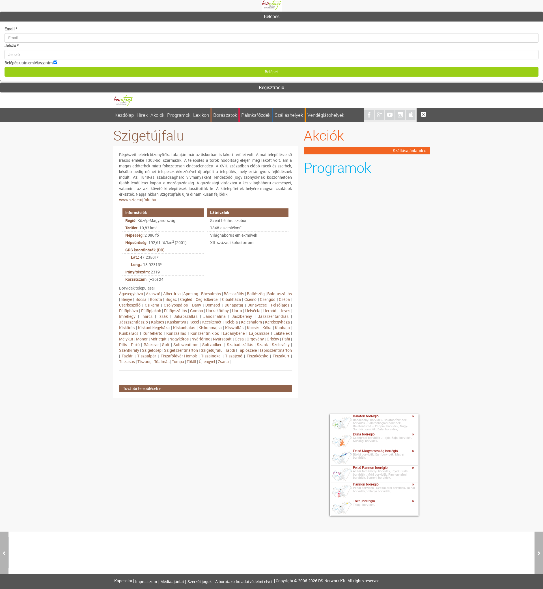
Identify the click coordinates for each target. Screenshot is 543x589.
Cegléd (186, 299)
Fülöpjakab (151, 310)
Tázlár (127, 356)
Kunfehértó (152, 333)
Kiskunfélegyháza (154, 327)
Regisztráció (271, 87)
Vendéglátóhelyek (325, 115)
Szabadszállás (240, 344)
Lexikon (201, 115)
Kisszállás (234, 327)
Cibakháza (231, 299)
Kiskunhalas (184, 327)
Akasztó (153, 293)
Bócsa (140, 299)
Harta (237, 310)
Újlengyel (207, 361)
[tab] (271, 16)
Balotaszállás (279, 293)
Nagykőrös (179, 339)
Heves (284, 310)
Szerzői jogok (200, 582)
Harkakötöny (217, 310)
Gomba (196, 310)
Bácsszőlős (234, 293)
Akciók (157, 115)
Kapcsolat (123, 581)
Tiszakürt (281, 356)
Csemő (250, 299)
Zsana (223, 361)
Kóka (267, 327)
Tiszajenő (233, 356)
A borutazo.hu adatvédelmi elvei (243, 582)
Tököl (191, 361)
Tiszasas (127, 361)
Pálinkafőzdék (255, 115)
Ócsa (239, 339)
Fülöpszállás (175, 310)
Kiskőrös (127, 327)
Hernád (269, 310)
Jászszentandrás (273, 316)
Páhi (286, 339)
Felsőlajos (280, 305)
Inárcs (146, 316)
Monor (142, 339)
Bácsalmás (211, 293)
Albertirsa (172, 293)
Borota (156, 299)
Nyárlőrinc (200, 339)
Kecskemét (211, 322)
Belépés (271, 16)
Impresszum (146, 582)
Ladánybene (234, 333)
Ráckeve (151, 344)
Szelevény (281, 344)
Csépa (284, 299)
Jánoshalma (214, 316)
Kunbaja (282, 327)
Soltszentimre (185, 344)
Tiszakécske (257, 356)
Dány (196, 305)
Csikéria (152, 305)
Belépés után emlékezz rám (29, 62)
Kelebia (231, 322)
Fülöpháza (128, 310)
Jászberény (242, 316)
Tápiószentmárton (275, 350)
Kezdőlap (124, 115)
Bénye (126, 299)
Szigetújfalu (212, 350)
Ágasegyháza (131, 293)
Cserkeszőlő (130, 305)
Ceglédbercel (207, 299)
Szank (262, 344)
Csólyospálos (176, 305)
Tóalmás (161, 361)
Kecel (194, 322)
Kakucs (157, 322)
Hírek (142, 115)
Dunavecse (257, 305)
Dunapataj (234, 305)
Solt (165, 344)
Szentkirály (129, 350)
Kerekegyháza (277, 322)
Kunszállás (176, 333)
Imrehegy (127, 316)
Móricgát (158, 339)
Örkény (273, 339)
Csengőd (267, 299)
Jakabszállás (185, 316)
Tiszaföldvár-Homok (179, 356)
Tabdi (230, 350)
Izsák (163, 316)
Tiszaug (144, 361)
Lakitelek (281, 333)
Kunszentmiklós (204, 333)
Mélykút (126, 339)
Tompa (178, 361)
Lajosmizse (259, 333)
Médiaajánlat (172, 582)
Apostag (190, 293)
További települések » (142, 388)
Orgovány (255, 339)
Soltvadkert (212, 344)
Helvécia (252, 310)
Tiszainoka (211, 356)
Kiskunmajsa (210, 327)
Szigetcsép (151, 350)
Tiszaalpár (146, 356)
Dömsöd (212, 305)
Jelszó (12, 45)
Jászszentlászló (133, 322)
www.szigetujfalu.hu (137, 199)
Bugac (171, 299)
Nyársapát (222, 339)
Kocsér (253, 327)
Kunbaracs (128, 333)
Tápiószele (247, 350)
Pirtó (135, 344)
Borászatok (225, 115)
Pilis (123, 344)
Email (11, 28)
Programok (178, 115)
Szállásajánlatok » (409, 150)
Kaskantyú (176, 322)
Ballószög (256, 293)
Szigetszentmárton (181, 350)
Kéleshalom (251, 322)
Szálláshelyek (289, 115)
